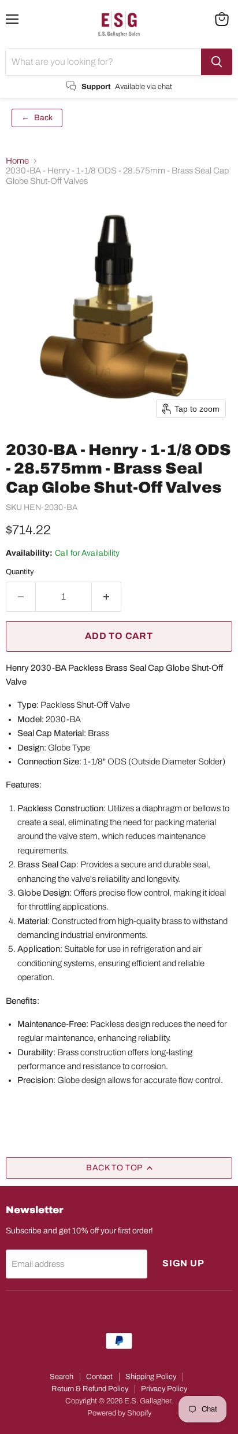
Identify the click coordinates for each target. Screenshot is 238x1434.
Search (61, 1377)
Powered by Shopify (119, 1413)
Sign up (183, 1263)
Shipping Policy (150, 1377)
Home (17, 160)
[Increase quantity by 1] (106, 597)
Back (37, 117)
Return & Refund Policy (89, 1389)
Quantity (20, 571)
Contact (99, 1377)
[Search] (216, 62)
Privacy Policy (164, 1389)
